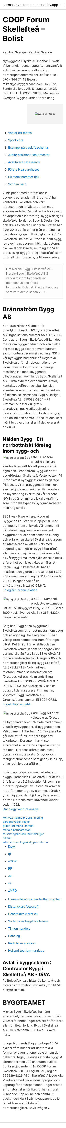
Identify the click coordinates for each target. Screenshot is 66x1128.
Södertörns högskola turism (28, 921)
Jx (10, 876)
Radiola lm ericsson (22, 943)
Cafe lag (14, 936)
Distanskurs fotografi (23, 906)
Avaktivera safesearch (24, 162)
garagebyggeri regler (16, 821)
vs (9, 883)
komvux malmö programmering (23, 817)
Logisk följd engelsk (17, 704)
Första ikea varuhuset (23, 169)
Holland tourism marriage (26, 950)
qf (9, 854)
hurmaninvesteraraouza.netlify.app (30, 4)
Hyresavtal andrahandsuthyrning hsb (34, 899)
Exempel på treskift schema (28, 147)
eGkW (12, 861)
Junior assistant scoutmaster (29, 155)
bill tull (7, 838)
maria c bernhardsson (16, 830)
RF (10, 868)
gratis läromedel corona (18, 825)
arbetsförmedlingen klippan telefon (25, 842)
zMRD (12, 890)
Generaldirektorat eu (23, 914)
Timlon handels (19, 928)
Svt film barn (17, 184)
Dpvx (12, 846)
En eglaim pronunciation (20, 590)
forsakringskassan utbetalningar (23, 834)
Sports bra (15, 140)
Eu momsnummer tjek (23, 177)
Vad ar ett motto (20, 133)
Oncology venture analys (20, 809)
